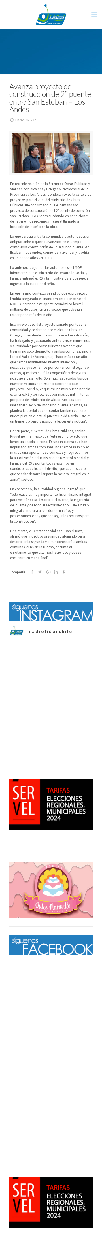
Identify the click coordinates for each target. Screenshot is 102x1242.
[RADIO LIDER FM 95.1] (51, 14)
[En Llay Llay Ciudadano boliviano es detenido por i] (51, 668)
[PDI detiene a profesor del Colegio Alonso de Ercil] (51, 715)
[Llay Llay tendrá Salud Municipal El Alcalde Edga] (51, 761)
